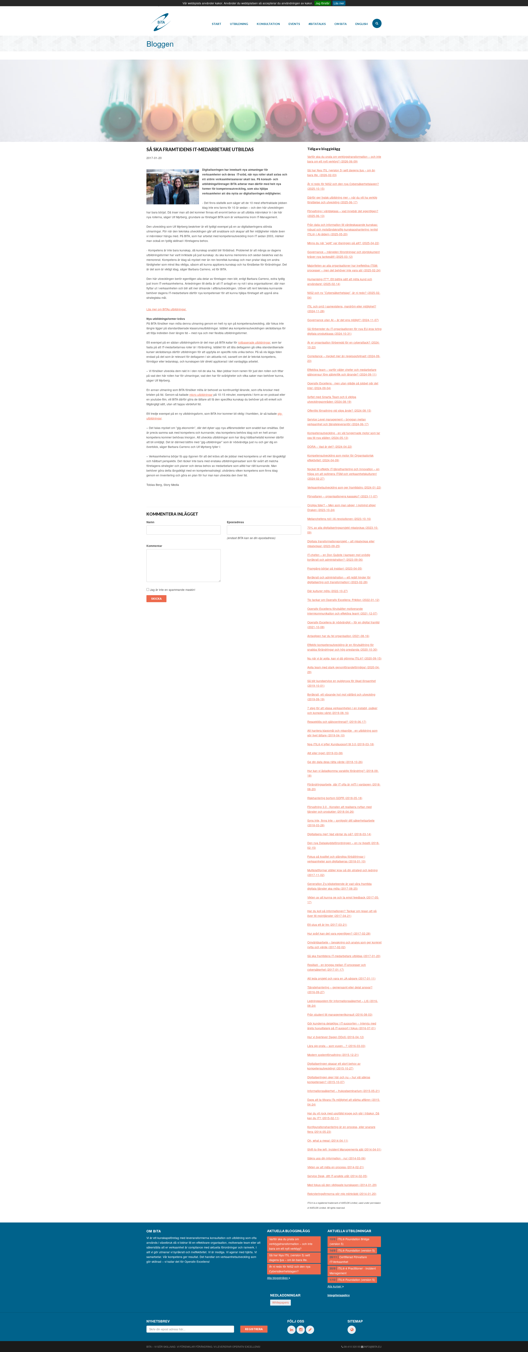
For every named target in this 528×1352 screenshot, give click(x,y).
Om (340, 24)
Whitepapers (280, 1302)
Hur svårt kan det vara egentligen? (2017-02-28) (339, 933)
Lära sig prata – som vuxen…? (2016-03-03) (336, 1046)
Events (294, 24)
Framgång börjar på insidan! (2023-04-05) (334, 568)
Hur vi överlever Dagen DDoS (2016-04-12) (335, 1037)
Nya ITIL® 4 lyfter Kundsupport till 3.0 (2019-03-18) (340, 744)
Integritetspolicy (339, 1295)
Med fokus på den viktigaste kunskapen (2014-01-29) (342, 1185)
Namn (150, 522)
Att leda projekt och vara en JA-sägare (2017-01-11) (341, 978)
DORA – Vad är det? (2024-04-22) (329, 446)
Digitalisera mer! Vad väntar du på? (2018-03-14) (339, 834)
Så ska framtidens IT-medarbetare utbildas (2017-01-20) (344, 956)
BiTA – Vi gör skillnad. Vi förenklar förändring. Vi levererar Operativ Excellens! (203, 1346)
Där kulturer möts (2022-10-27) (327, 591)
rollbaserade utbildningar (254, 342)
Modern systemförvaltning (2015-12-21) (333, 1055)
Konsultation (268, 24)
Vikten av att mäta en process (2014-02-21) (335, 1167)
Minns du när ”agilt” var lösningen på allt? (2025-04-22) (343, 243)
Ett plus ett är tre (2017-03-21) (327, 924)
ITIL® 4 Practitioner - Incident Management (353, 1270)
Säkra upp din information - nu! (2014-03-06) (336, 1158)
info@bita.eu (373, 1346)
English (361, 24)
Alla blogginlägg (278, 1278)
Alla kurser (335, 1286)
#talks (317, 24)
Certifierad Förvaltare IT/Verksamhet (348, 1259)
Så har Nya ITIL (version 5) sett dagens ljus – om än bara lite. (289, 1257)
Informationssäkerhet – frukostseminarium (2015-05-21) (343, 1091)
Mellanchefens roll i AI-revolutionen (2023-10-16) (339, 519)
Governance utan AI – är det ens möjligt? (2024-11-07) (343, 320)
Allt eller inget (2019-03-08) (325, 753)
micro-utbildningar (201, 394)
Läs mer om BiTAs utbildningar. (166, 309)
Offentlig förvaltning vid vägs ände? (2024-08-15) (339, 410)
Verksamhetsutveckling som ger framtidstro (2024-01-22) (344, 487)
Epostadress (235, 522)
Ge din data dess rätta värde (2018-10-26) (335, 762)
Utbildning (239, 24)
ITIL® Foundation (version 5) (352, 1250)
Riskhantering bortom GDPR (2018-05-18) (334, 798)
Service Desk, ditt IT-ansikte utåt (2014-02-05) (337, 1176)
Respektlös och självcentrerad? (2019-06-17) (336, 722)
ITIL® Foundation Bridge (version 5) (349, 1241)
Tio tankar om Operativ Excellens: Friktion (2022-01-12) (343, 600)
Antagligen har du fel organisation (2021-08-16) (338, 636)
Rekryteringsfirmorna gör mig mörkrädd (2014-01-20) (341, 1194)
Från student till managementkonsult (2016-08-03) (339, 1014)
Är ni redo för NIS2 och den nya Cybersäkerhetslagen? (289, 1268)
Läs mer (339, 3)
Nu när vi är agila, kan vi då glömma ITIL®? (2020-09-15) (344, 658)
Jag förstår (323, 3)
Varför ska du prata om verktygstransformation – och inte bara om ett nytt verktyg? (290, 1244)
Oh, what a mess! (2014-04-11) (327, 1140)
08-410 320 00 (352, 1346)
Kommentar (154, 546)
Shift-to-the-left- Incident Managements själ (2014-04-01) (344, 1149)
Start (216, 24)
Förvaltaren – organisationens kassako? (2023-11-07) (342, 496)
